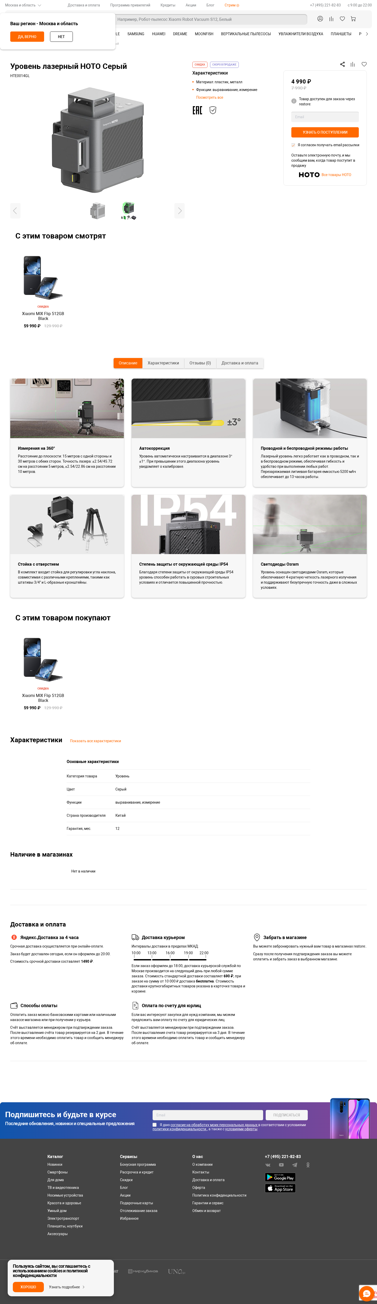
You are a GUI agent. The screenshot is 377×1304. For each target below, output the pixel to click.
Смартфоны (57, 1172)
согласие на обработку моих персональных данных (214, 1125)
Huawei (158, 34)
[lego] (143, 1271)
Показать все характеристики (95, 741)
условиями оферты (241, 1129)
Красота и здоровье (64, 1203)
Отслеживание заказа (138, 1211)
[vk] (268, 1165)
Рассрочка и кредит (137, 1172)
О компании (202, 1164)
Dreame (180, 34)
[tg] (295, 1165)
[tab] (128, 363)
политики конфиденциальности (180, 1129)
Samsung (135, 34)
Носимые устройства (65, 1195)
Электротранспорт (63, 1218)
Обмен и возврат (206, 1211)
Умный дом (56, 1211)
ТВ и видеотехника (63, 1188)
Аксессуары (57, 1234)
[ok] (308, 1165)
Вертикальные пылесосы (246, 34)
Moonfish (204, 34)
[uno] (176, 1271)
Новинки (54, 1164)
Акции (191, 5)
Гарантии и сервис (207, 1203)
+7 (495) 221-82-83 (326, 5)
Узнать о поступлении (325, 132)
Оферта (198, 1188)
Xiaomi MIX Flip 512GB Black (43, 316)
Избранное (129, 1218)
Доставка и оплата (84, 5)
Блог (210, 5)
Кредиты (168, 5)
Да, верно (27, 37)
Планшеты (341, 34)
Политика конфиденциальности (219, 1195)
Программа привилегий (130, 5)
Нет (61, 37)
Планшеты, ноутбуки (65, 1226)
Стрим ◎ (232, 5)
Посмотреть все (209, 97)
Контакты (200, 1172)
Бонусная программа (138, 1164)
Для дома (55, 1180)
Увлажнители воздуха (301, 34)
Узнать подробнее (64, 1287)
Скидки (126, 1180)
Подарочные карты (136, 1203)
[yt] (281, 1165)
